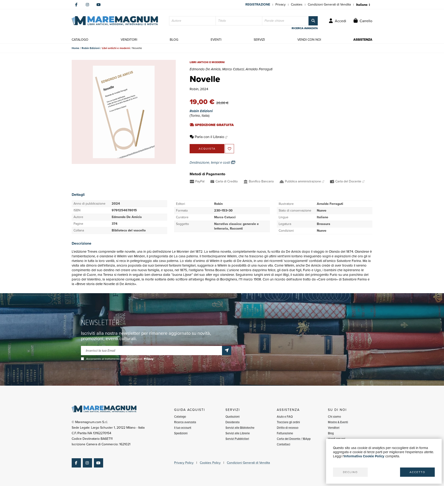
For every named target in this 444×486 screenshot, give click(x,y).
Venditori (333, 427)
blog (174, 39)
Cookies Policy (210, 462)
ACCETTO (417, 472)
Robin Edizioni (91, 48)
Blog (331, 433)
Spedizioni (181, 433)
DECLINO (350, 472)
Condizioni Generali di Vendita (329, 4)
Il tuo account (182, 427)
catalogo (80, 39)
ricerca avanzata (305, 28)
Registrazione (257, 4)
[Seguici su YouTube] (98, 4)
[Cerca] (313, 20)
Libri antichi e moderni (116, 48)
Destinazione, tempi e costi (210, 162)
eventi (216, 39)
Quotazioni (232, 416)
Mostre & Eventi (338, 422)
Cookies (296, 4)
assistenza (362, 39)
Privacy (280, 4)
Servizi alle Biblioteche (239, 427)
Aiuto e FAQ (285, 416)
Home (75, 48)
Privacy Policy (184, 462)
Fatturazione (285, 433)
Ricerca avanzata (185, 422)
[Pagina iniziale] (115, 20)
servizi (259, 39)
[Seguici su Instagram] (87, 4)
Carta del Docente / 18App (294, 439)
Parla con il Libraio (209, 136)
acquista (207, 149)
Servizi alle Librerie (237, 433)
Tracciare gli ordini (288, 422)
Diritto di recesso (287, 427)
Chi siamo (334, 416)
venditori (129, 39)
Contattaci (283, 444)
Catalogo (180, 416)
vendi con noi (309, 39)
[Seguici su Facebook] (76, 4)
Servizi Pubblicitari (237, 439)
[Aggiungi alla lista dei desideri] (229, 148)
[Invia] (226, 350)
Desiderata (232, 422)
